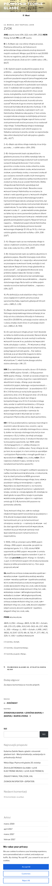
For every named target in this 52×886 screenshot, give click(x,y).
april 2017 (8, 829)
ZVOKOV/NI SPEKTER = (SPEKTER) (19, 781)
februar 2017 (9, 839)
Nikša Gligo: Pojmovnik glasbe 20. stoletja (22, 763)
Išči (5, 729)
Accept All (26, 867)
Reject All (26, 880)
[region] (26, 864)
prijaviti (36, 685)
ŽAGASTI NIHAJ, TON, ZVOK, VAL (18, 776)
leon (31, 25)
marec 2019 (9, 824)
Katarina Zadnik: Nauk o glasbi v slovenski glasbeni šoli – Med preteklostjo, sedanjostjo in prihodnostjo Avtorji (24, 754)
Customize (26, 874)
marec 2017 (9, 834)
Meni (27, 15)
